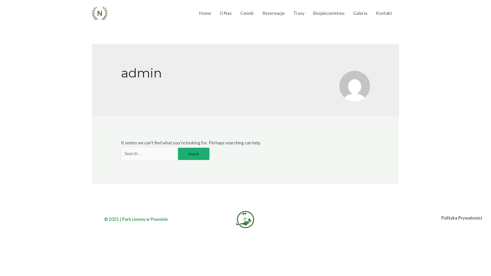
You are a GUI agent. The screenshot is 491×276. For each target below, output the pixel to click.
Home (205, 13)
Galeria (360, 13)
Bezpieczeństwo (328, 13)
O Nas (226, 13)
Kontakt (384, 13)
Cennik (247, 13)
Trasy (299, 13)
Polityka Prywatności (461, 218)
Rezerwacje (273, 13)
